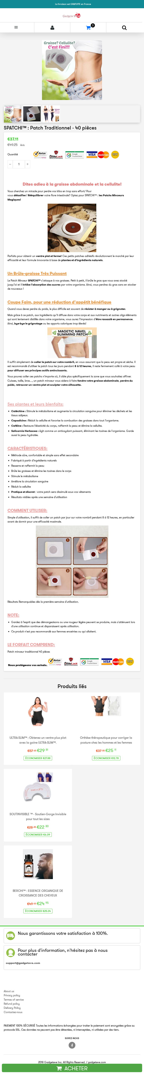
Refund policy (12, 1003)
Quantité (13, 154)
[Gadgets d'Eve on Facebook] (72, 1045)
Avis (22, 145)
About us (9, 991)
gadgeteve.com (97, 1062)
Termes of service (14, 999)
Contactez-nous (13, 1012)
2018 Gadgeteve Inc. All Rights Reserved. (61, 1062)
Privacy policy (12, 995)
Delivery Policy (12, 1008)
